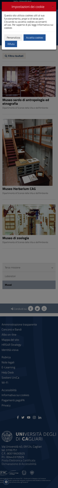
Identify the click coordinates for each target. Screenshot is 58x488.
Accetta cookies (34, 37)
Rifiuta (11, 44)
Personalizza (13, 37)
